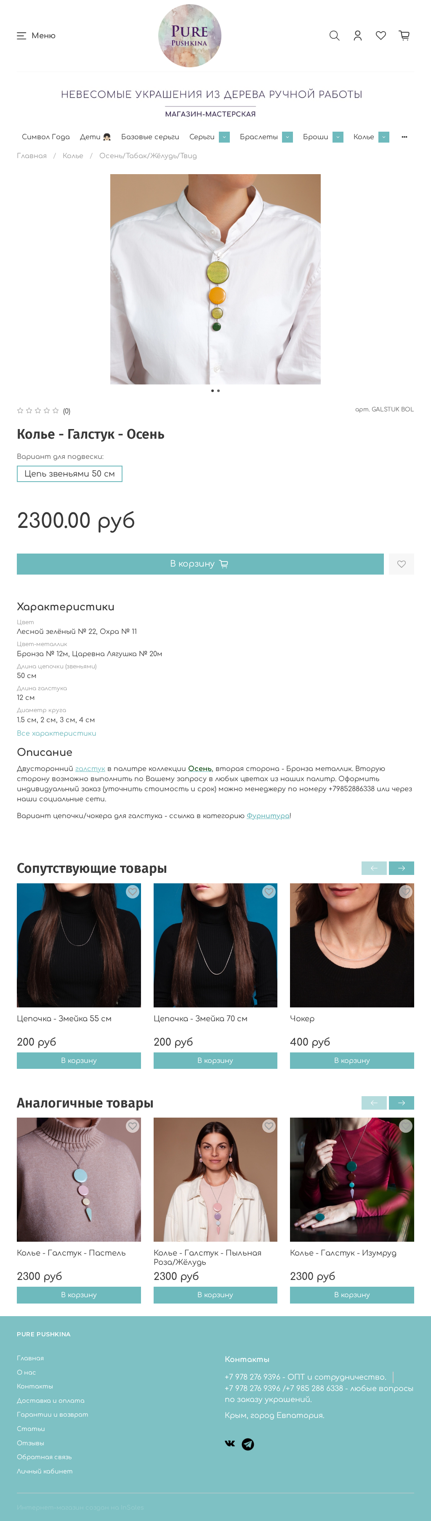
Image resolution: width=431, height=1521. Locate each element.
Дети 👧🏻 (95, 137)
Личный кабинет (45, 1471)
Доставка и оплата (51, 1400)
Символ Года (46, 137)
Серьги (202, 137)
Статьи (31, 1429)
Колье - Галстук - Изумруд (343, 1253)
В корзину (79, 1060)
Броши (315, 137)
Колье (364, 137)
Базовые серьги (150, 137)
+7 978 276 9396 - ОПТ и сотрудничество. (305, 1377)
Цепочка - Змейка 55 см (64, 1018)
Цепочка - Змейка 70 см (200, 1018)
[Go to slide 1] (212, 391)
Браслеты (259, 137)
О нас (26, 1372)
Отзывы (30, 1443)
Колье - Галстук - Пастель (71, 1253)
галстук (90, 769)
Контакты (35, 1386)
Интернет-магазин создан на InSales (80, 1507)
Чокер (302, 1018)
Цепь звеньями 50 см (69, 473)
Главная (32, 156)
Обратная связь (44, 1457)
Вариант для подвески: (60, 457)
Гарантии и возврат (52, 1414)
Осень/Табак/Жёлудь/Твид (148, 156)
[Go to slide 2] (218, 391)
